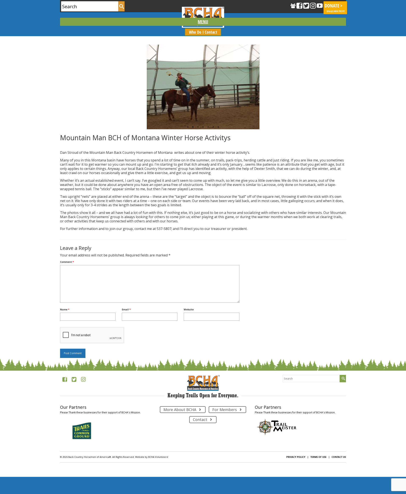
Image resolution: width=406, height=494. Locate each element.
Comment (67, 261)
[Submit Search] (121, 6)
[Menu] (203, 22)
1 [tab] (188, 127)
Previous (65, 87)
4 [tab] (203, 127)
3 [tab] (198, 127)
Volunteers (89, 146)
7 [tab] (218, 127)
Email (126, 309)
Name (64, 309)
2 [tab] (193, 127)
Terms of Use (318, 456)
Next (341, 87)
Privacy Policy (295, 456)
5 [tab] (208, 127)
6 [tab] (213, 127)
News (78, 146)
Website (189, 309)
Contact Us (339, 456)
